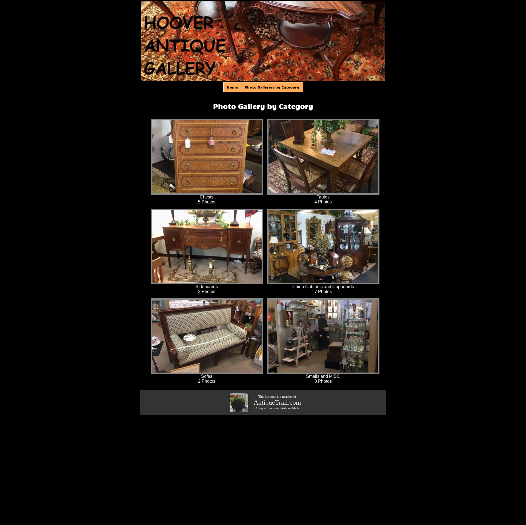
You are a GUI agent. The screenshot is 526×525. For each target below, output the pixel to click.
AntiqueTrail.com (277, 402)
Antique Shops (265, 408)
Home (232, 87)
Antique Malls (290, 408)
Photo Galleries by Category (272, 87)
